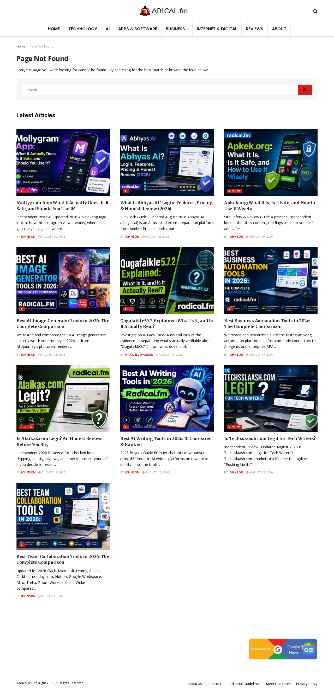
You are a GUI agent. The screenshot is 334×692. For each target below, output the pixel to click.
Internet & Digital (217, 29)
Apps (25, 191)
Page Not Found (41, 46)
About (279, 29)
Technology (82, 29)
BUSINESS (175, 29)
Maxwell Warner (139, 354)
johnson (28, 236)
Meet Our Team (278, 683)
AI (108, 29)
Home (54, 29)
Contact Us (215, 683)
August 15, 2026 (157, 472)
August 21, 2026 (53, 354)
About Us (195, 683)
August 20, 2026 (53, 236)
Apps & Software (137, 29)
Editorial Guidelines (245, 683)
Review (234, 191)
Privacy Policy (307, 683)
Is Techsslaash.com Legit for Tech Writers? (270, 438)
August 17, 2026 (170, 354)
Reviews (254, 29)
